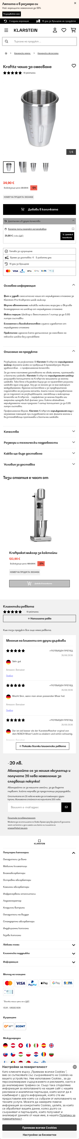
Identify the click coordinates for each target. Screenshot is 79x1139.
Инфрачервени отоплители (19, 893)
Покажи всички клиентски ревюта (43, 746)
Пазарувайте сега (11, 14)
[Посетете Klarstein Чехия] (13, 1054)
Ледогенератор (12, 900)
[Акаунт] (55, 30)
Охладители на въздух (16, 914)
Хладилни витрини (14, 907)
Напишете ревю (40, 618)
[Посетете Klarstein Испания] (43, 1045)
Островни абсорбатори (17, 880)
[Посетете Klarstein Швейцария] (20, 1045)
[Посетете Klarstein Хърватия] (36, 1054)
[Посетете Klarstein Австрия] (13, 1045)
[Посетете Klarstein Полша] (28, 1054)
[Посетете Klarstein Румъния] (43, 1054)
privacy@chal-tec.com (17, 828)
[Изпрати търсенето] (6, 41)
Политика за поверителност (21, 818)
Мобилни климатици (15, 866)
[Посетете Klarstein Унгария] (20, 1054)
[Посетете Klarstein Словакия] (5, 1054)
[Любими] (64, 30)
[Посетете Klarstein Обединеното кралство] (51, 1045)
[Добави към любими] (74, 66)
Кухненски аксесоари (48, 53)
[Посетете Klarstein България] (51, 1054)
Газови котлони (12, 935)
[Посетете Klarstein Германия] (5, 1045)
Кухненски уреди (22, 53)
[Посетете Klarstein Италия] (36, 1045)
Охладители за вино (14, 859)
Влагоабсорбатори (14, 873)
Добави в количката (42, 209)
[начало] (9, 53)
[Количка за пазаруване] (73, 30)
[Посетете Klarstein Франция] (28, 1045)
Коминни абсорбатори (16, 886)
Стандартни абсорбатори (19, 921)
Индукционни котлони (16, 928)
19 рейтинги (29, 73)
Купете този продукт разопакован (27, 229)
